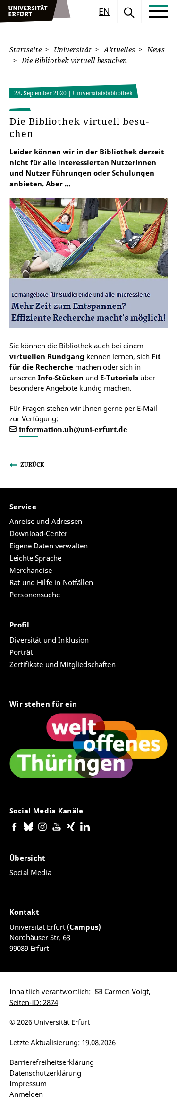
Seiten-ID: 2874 (33, 1002)
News (155, 49)
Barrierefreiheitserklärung (51, 1062)
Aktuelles (118, 49)
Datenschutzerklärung (45, 1073)
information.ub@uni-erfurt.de (73, 429)
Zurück (32, 464)
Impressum (28, 1083)
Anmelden (26, 1094)
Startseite (25, 49)
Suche (129, 11)
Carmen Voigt (126, 991)
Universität (72, 49)
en (104, 11)
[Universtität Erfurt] (35, 11)
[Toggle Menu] (158, 11)
